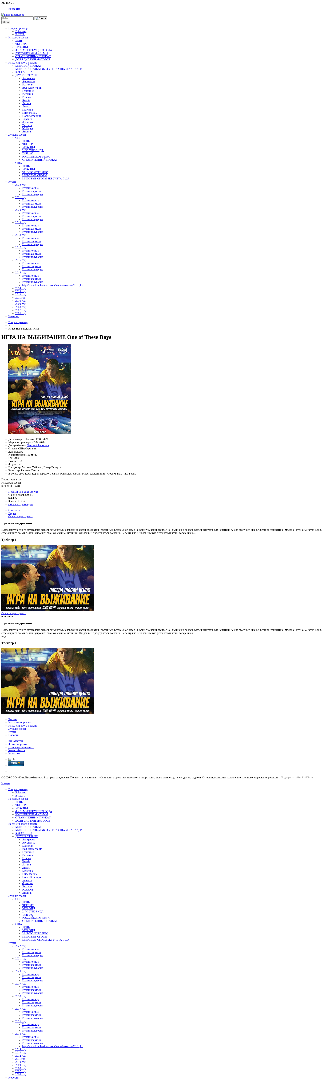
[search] (40, 18)
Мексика (27, 109)
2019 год (20, 222)
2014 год (20, 288)
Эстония (27, 125)
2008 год (20, 306)
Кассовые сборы (18, 37)
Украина (27, 118)
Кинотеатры (15, 740)
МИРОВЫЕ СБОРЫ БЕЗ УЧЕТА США (45, 178)
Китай (26, 100)
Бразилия (27, 84)
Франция (27, 122)
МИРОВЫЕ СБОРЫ (34, 175)
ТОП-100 (27, 153)
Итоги (12, 181)
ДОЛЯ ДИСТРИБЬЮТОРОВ (32, 59)
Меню (6, 22)
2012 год (20, 294)
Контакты (14, 8)
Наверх (5, 783)
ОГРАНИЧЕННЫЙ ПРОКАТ (33, 56)
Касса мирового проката (22, 62)
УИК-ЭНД (21, 46)
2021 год (20, 197)
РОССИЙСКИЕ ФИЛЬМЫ (31, 53)
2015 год (20, 272)
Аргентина (28, 81)
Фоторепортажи (17, 744)
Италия (26, 97)
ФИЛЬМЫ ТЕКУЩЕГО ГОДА (33, 50)
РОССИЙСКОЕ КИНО (36, 156)
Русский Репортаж (38, 445)
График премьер (17, 28)
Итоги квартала (31, 191)
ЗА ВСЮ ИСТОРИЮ (35, 172)
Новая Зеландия (31, 115)
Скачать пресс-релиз (20, 516)
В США (20, 34)
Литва (26, 106)
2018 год (20, 234)
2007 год (20, 310)
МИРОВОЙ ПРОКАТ (28, 65)
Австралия (28, 78)
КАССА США (23, 71)
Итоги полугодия (32, 194)
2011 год (20, 297)
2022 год (20, 184)
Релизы (12, 719)
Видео (12, 513)
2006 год (20, 313)
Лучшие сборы (17, 134)
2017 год (20, 247)
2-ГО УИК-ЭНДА (33, 150)
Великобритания (32, 87)
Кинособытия (16, 750)
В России (20, 31)
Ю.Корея (27, 128)
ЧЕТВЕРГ (21, 43)
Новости (13, 316)
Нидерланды (29, 112)
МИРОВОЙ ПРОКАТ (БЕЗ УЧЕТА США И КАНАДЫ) (48, 68)
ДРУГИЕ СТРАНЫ (26, 75)
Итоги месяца (30, 187)
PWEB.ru (307, 777)
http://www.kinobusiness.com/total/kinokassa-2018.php (52, 285)
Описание (14, 510)
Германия (28, 90)
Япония (26, 131)
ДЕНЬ (19, 40)
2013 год (20, 291)
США (18, 162)
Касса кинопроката (19, 722)
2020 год (20, 209)
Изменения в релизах (21, 747)
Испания (27, 93)
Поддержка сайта (291, 777)
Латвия (26, 103)
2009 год (20, 303)
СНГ (18, 137)
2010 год (20, 300)
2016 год (20, 259)
